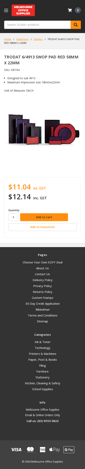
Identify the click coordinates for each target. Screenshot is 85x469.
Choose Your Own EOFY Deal (42, 262)
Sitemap (42, 321)
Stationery (43, 377)
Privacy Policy (42, 286)
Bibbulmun (43, 309)
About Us (42, 268)
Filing (42, 365)
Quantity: (14, 210)
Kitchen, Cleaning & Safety (42, 383)
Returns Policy (42, 292)
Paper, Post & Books (42, 359)
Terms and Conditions (43, 315)
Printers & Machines (42, 354)
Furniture (42, 371)
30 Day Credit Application (43, 303)
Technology (42, 348)
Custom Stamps (42, 298)
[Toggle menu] (6, 10)
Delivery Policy (43, 280)
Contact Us (42, 274)
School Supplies (42, 389)
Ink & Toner (43, 342)
